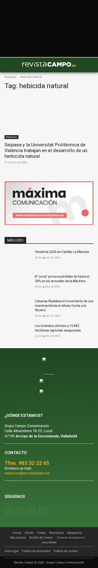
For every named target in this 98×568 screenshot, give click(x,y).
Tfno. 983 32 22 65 (27, 463)
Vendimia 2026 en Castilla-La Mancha (62, 252)
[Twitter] (42, 510)
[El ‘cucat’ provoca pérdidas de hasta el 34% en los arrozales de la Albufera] (18, 283)
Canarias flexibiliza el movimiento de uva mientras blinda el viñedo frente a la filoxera (64, 305)
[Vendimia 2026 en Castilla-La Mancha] (18, 259)
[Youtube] (31, 510)
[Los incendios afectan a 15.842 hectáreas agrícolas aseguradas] (18, 333)
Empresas (11, 137)
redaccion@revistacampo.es (27, 473)
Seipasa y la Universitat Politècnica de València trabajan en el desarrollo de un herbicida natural (46, 150)
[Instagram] (20, 510)
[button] (10, 65)
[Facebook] (9, 510)
